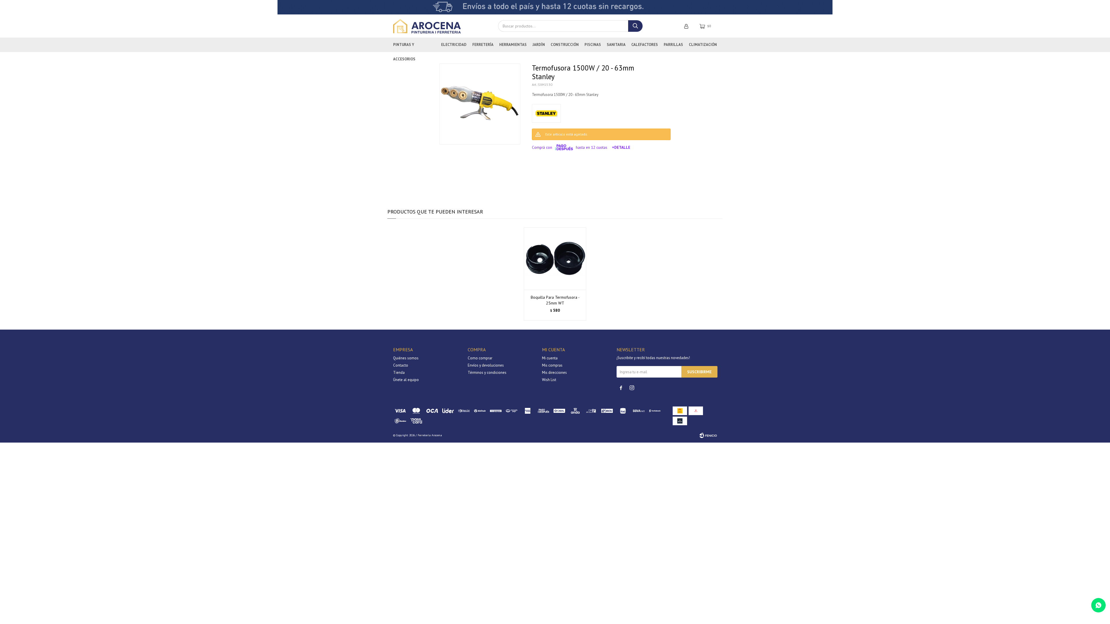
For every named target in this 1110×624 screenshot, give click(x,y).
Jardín (538, 44)
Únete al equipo (406, 379)
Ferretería (482, 44)
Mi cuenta (550, 358)
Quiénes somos (406, 358)
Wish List (549, 379)
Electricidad (454, 44)
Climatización (703, 44)
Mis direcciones (554, 372)
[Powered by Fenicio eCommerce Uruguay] (708, 435)
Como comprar (480, 358)
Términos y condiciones (487, 372)
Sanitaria (616, 44)
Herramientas (513, 44)
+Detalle (621, 147)
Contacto (400, 365)
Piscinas (592, 44)
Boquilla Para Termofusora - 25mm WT (555, 300)
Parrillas (673, 44)
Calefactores (644, 44)
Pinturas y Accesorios (404, 47)
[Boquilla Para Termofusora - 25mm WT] (555, 258)
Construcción (565, 44)
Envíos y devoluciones (486, 365)
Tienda (399, 372)
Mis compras (552, 365)
